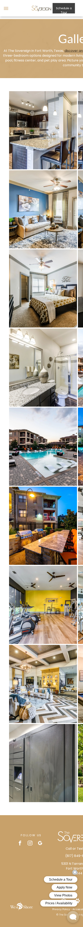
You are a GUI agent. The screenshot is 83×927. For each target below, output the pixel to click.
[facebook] (20, 843)
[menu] (6, 8)
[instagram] (30, 843)
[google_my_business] (40, 843)
